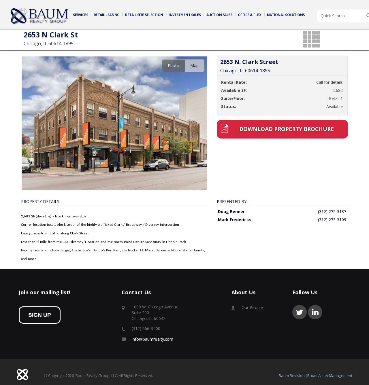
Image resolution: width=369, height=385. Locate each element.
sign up (39, 315)
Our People (252, 307)
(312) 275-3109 (332, 219)
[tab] (173, 65)
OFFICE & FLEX (249, 14)
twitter (299, 312)
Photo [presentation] (173, 65)
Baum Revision (292, 375)
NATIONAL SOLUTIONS (286, 14)
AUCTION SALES (219, 14)
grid (312, 39)
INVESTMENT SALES (185, 14)
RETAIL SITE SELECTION (144, 14)
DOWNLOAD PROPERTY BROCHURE (286, 129)
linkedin (315, 312)
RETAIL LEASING (107, 14)
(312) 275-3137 (332, 211)
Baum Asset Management (329, 375)
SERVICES (80, 14)
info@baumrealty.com (153, 339)
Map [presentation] (194, 65)
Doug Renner (231, 211)
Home (39, 16)
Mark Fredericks (234, 219)
